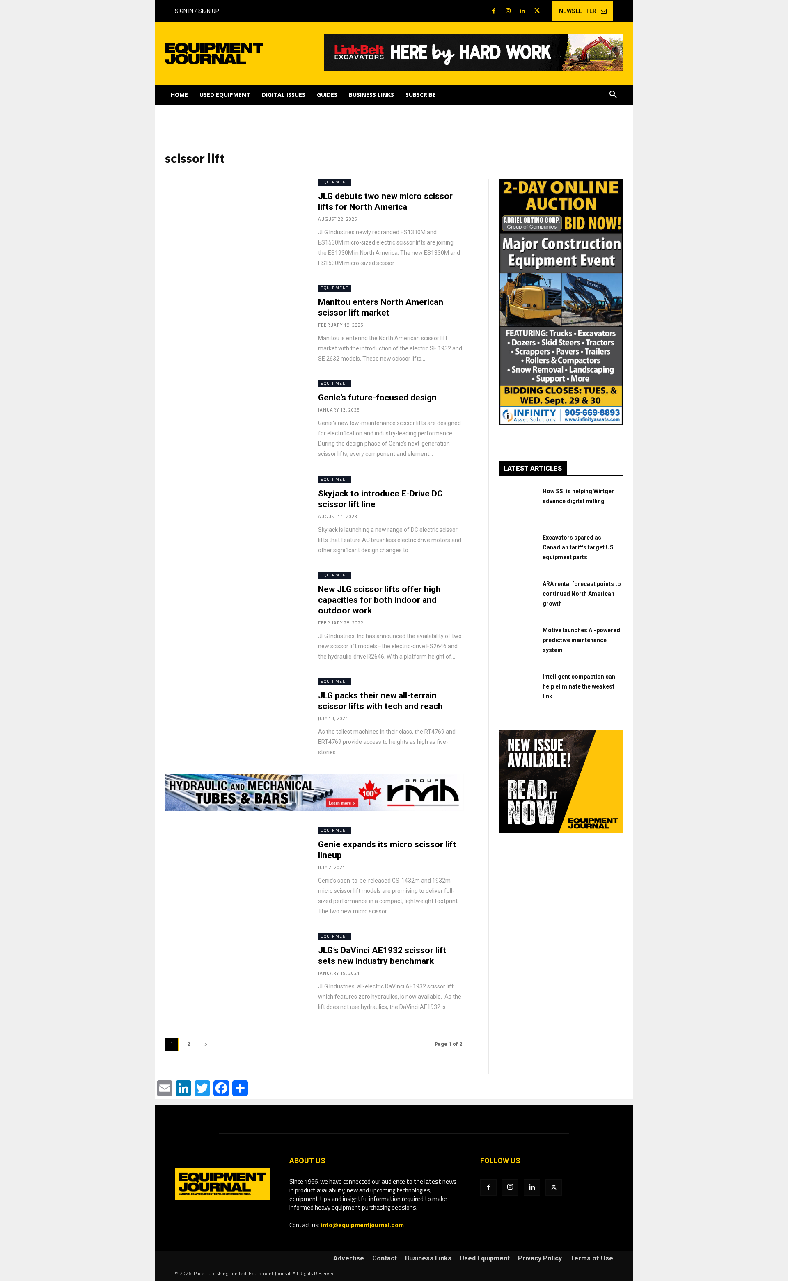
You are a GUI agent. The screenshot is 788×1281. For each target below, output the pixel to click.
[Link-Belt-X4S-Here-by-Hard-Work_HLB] (473, 68)
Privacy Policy (540, 1258)
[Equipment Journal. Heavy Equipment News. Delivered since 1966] (235, 53)
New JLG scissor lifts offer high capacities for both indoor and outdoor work (379, 599)
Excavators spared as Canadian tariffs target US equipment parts (578, 547)
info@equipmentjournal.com (362, 1225)
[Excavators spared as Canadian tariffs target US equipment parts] (517, 551)
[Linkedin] (522, 11)
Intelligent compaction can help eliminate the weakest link (579, 686)
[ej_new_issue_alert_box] (561, 831)
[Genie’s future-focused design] (233, 420)
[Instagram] (508, 11)
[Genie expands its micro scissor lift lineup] (233, 866)
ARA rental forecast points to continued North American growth (582, 594)
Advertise (348, 1258)
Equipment (335, 182)
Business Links (428, 1258)
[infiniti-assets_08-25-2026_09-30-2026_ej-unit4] (561, 423)
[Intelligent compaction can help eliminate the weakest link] (517, 690)
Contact (384, 1258)
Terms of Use (591, 1258)
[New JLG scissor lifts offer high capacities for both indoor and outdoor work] (233, 611)
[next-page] (206, 1044)
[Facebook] (494, 11)
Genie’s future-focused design (377, 398)
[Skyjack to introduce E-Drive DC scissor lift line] (233, 516)
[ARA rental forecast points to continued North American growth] (517, 597)
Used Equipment (485, 1258)
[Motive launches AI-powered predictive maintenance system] (517, 644)
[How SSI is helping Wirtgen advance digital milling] (517, 505)
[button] (613, 95)
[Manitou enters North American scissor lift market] (233, 324)
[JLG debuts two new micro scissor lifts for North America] (233, 218)
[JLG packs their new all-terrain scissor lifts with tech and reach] (233, 717)
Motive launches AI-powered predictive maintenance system (581, 640)
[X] (537, 11)
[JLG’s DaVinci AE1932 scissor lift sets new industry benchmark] (233, 972)
